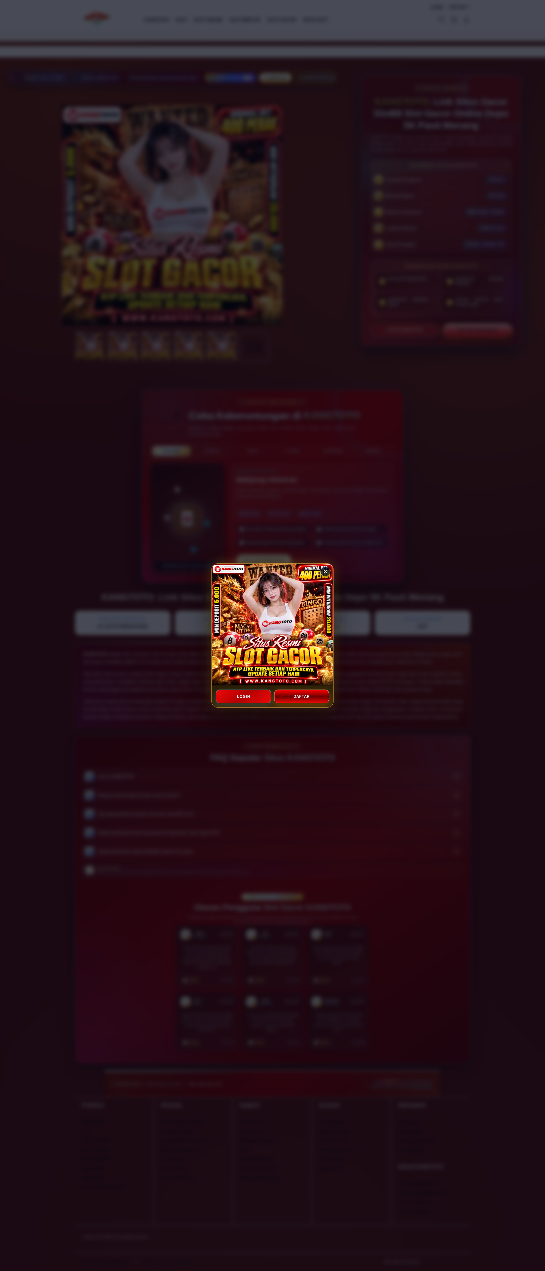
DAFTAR (301, 696)
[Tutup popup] (325, 571)
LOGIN (243, 696)
